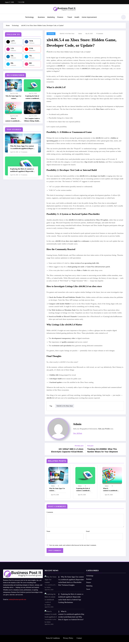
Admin (80, 33)
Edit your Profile (104, 429)
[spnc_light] (123, 17)
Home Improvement (89, 17)
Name (48, 531)
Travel (69, 17)
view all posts (77, 433)
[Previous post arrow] (47, 448)
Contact (79, 638)
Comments (50, 512)
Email (88, 531)
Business (41, 17)
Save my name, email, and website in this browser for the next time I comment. (72, 545)
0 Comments (99, 33)
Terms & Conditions (53, 638)
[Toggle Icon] (4, 17)
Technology (29, 17)
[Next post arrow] (123, 448)
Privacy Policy (68, 638)
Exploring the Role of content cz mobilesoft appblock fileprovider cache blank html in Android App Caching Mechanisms (32, 97)
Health (76, 17)
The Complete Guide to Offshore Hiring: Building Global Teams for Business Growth (32, 120)
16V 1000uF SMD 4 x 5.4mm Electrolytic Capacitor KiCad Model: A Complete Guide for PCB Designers (66, 450)
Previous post (79, 445)
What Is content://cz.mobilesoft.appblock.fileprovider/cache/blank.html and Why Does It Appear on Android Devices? (13, 120)
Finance (60, 17)
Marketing (51, 17)
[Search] (117, 17)
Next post (90, 445)
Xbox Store (100, 109)
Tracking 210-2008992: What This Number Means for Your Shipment (102, 450)
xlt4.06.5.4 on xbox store (67, 33)
